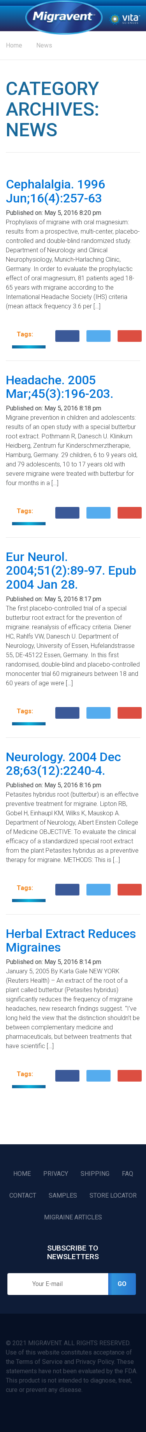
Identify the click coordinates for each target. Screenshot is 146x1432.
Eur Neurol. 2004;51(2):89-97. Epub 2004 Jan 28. (71, 570)
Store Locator (113, 1195)
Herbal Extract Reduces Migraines (71, 940)
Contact (22, 1195)
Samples (63, 1195)
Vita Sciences (124, 19)
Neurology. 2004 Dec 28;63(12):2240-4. (63, 763)
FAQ (127, 1173)
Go (122, 1284)
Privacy (55, 1173)
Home (64, 17)
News (44, 45)
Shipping (95, 1173)
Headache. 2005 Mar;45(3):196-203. (59, 387)
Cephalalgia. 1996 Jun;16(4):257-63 (55, 191)
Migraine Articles (73, 1217)
